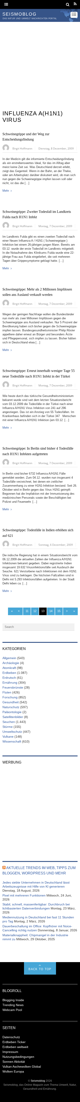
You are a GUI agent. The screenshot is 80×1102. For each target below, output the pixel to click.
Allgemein (9, 658)
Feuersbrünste (12, 687)
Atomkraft (9, 668)
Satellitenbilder (12, 717)
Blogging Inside (13, 1000)
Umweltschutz (12, 731)
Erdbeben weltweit (15, 1047)
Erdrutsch (9, 677)
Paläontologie (12, 712)
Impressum (10, 1052)
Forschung (10, 697)
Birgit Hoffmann (22, 148)
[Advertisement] (40, 64)
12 (34, 611)
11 (27, 611)
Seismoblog (38, 1080)
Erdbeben (9, 672)
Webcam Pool (12, 1010)
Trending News (13, 1005)
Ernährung (9, 682)
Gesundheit (10, 702)
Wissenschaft (11, 741)
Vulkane (8, 736)
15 (58, 611)
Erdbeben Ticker (14, 1042)
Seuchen (8, 722)
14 (50, 611)
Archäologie (10, 663)
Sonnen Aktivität (13, 1061)
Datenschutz (11, 1037)
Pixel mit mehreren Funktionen (24, 895)
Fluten (6, 692)
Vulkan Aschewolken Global (21, 1066)
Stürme (7, 726)
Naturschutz (10, 707)
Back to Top (39, 969)
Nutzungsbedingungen (18, 1056)
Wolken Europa (13, 1071)
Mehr (5, 190)
